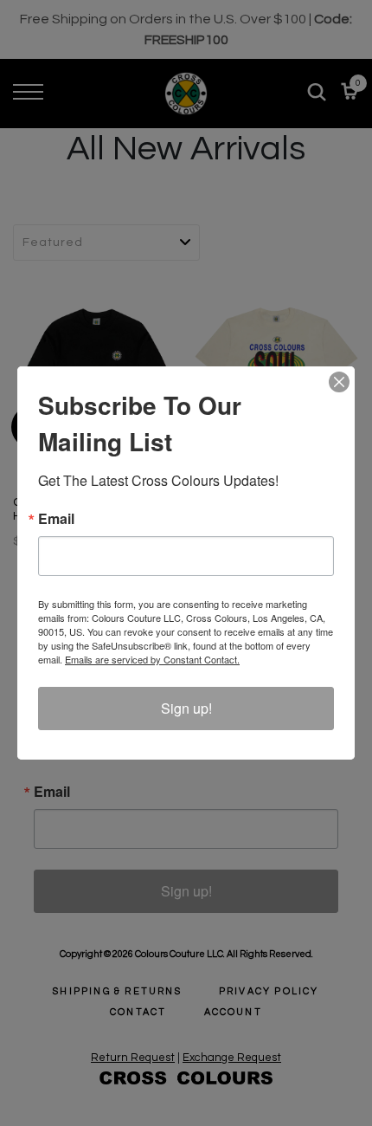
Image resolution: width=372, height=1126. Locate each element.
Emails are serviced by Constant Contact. (152, 659)
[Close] (339, 382)
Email (56, 519)
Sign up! (186, 708)
